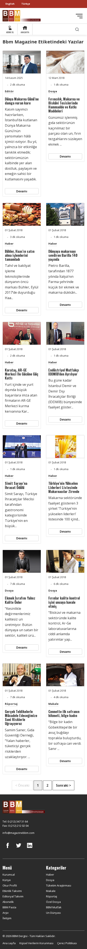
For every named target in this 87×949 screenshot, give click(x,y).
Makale (53, 704)
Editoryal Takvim (13, 896)
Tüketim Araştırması (58, 885)
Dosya (52, 91)
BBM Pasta (9, 907)
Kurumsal (9, 874)
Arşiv (6, 913)
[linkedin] (29, 848)
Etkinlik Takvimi (12, 891)
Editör (9, 91)
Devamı (21, 191)
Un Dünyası (53, 913)
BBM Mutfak (53, 907)
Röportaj (11, 704)
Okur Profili (10, 885)
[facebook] (8, 848)
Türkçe (25, 3)
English (10, 3)
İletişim (7, 918)
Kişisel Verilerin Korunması (36, 943)
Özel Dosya (53, 902)
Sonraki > (63, 785)
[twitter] (19, 848)
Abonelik (8, 902)
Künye (7, 880)
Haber (9, 243)
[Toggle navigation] (79, 16)
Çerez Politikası (67, 943)
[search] (77, 29)
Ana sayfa (9, 943)
